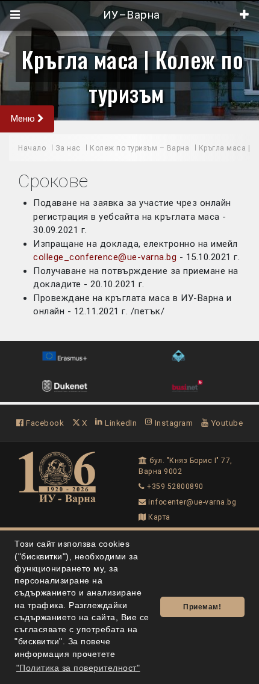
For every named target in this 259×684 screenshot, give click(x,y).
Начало (32, 148)
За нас (68, 148)
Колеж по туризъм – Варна (139, 148)
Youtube (225, 423)
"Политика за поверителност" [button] (78, 668)
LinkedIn (120, 423)
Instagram (172, 423)
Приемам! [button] (202, 607)
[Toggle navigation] (15, 15)
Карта (158, 517)
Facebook (44, 423)
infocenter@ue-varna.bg (191, 502)
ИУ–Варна (129, 15)
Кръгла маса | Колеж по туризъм (132, 76)
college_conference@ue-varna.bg (104, 257)
